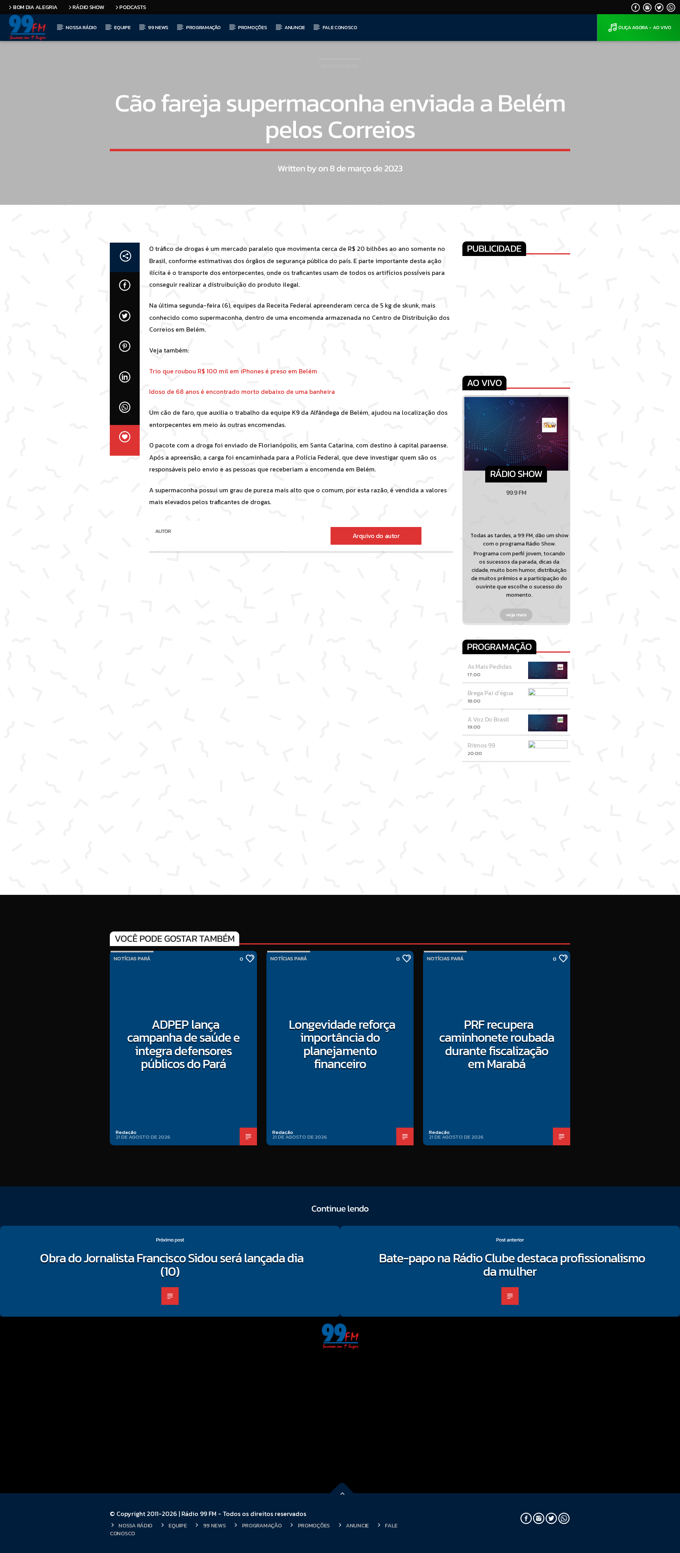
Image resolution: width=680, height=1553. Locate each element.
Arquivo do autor (376, 535)
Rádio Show (88, 7)
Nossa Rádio (81, 27)
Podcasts (132, 7)
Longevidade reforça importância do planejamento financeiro (342, 1044)
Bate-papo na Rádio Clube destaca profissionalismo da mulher (512, 1265)
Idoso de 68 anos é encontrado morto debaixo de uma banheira (242, 391)
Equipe (122, 27)
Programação (203, 27)
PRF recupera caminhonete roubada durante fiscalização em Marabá (496, 1044)
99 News (158, 27)
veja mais (516, 614)
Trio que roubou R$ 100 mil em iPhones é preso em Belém (233, 371)
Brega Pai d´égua (490, 693)
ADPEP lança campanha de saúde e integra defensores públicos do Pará (183, 1044)
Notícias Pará (340, 66)
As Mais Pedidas (490, 666)
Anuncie (295, 27)
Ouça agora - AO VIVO (644, 27)
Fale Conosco (340, 27)
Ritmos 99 (481, 745)
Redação (126, 1132)
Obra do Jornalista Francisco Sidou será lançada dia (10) (171, 1265)
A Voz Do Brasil (488, 719)
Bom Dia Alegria (35, 7)
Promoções (252, 27)
